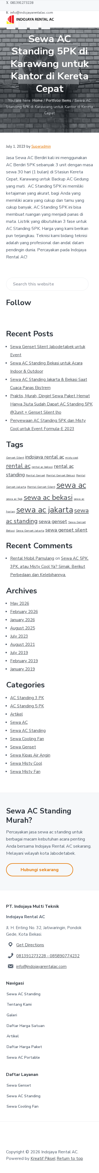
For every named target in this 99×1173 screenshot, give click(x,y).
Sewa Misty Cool (26, 763)
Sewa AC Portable (23, 1057)
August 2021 (22, 644)
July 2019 (19, 652)
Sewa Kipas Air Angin (30, 755)
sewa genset (53, 521)
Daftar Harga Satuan (26, 1025)
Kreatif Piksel (43, 1158)
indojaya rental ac (44, 457)
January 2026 (22, 620)
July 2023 (19, 636)
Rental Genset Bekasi (60, 475)
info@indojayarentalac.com (41, 966)
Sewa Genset (23, 747)
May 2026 (19, 603)
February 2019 (24, 661)
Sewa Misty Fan (25, 771)
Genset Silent (15, 458)
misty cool (71, 458)
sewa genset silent (66, 530)
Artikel (16, 714)
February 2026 (24, 611)
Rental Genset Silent (41, 487)
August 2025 (22, 628)
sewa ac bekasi (48, 497)
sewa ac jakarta (44, 509)
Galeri (12, 1015)
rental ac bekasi (42, 467)
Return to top (70, 1158)
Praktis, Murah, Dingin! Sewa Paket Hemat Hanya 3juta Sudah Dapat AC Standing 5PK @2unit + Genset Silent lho (51, 404)
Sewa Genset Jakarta (30, 531)
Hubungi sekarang (40, 870)
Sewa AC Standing (28, 730)
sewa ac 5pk (14, 499)
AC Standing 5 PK (27, 706)
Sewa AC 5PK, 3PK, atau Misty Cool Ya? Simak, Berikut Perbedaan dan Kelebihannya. (49, 566)
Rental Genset (35, 475)
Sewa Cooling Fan (27, 739)
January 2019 (22, 669)
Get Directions (30, 945)
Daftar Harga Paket (24, 1046)
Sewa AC (19, 722)
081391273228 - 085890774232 (47, 956)
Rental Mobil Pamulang (32, 558)
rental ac (18, 466)
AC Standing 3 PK (27, 698)
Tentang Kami (19, 1004)
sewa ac (71, 485)
